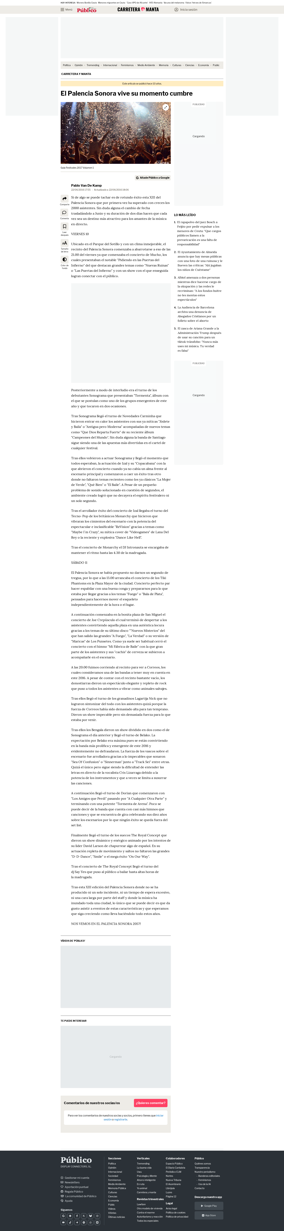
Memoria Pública (117, 1188)
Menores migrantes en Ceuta (111, 2)
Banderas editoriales (209, 1175)
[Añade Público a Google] (63, 1216)
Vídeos (111, 1208)
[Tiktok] (70, 1222)
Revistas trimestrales (150, 1199)
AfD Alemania (155, 2)
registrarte (120, 1119)
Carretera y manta (76, 74)
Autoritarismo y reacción (150, 1216)
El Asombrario (173, 1184)
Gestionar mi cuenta (76, 1177)
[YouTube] (63, 1222)
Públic (111, 1204)
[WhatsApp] (90, 1222)
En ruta (140, 1184)
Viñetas (112, 1212)
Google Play (210, 1205)
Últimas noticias (116, 1217)
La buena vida (144, 1167)
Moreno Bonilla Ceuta (87, 2)
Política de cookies (175, 1212)
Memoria (163, 65)
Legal (169, 1203)
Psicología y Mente (147, 1175)
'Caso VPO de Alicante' (137, 2)
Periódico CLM (173, 1171)
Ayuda (68, 1200)
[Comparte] (65, 199)
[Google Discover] (70, 1216)
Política (67, 65)
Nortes (169, 1175)
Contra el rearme (146, 1212)
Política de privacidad (177, 1216)
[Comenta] (64, 213)
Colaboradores (175, 1158)
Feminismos (127, 65)
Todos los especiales (147, 1220)
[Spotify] (83, 1222)
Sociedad (113, 1175)
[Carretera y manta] (138, 9)
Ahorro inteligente (146, 1180)
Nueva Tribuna (173, 1180)
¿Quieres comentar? (151, 1103)
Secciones (114, 1158)
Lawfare (141, 1204)
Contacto (199, 1188)
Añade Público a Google (154, 177)
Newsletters (72, 1182)
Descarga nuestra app (208, 1197)
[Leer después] (65, 226)
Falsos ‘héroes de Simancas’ (199, 2)
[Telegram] (77, 1222)
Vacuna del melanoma (174, 2)
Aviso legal (171, 1208)
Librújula (170, 1188)
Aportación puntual (76, 1187)
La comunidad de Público (80, 1196)
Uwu (139, 1171)
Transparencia (202, 1167)
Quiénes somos (203, 1163)
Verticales (143, 1158)
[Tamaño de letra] (65, 243)
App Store (210, 1215)
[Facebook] (77, 1216)
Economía (203, 65)
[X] (83, 1216)
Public (216, 65)
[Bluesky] (90, 1216)
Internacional (110, 65)
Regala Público (73, 1191)
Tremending (93, 65)
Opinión (79, 65)
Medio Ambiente (146, 65)
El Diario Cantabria (175, 1167)
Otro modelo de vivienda (150, 1208)
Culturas (176, 65)
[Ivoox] (97, 1222)
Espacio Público (174, 1163)
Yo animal (142, 1188)
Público (76, 1160)
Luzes (169, 1192)
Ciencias (189, 65)
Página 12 (171, 1196)
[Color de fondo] (65, 260)
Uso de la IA (204, 1184)
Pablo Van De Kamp (86, 185)
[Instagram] (97, 1216)
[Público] (86, 10)
